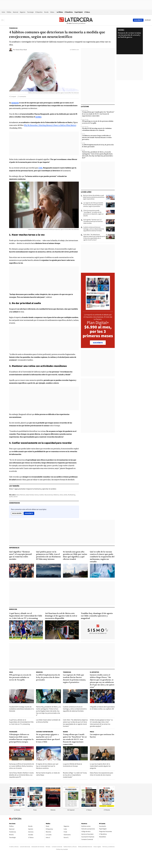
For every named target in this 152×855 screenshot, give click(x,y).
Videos (52, 12)
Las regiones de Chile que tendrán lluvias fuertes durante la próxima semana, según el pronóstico (93, 204)
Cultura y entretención (44, 732)
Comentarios (22, 96)
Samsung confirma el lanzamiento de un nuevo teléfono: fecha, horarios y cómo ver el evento (21, 766)
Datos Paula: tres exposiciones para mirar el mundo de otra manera (101, 774)
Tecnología (30, 12)
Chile (11, 672)
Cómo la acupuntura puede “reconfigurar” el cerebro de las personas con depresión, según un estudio (93, 213)
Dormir (16, 497)
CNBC (41, 168)
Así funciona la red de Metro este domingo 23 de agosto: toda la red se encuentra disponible (61, 615)
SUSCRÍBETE (98, 343)
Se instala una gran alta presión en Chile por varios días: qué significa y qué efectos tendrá (75, 555)
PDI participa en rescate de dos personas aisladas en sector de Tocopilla (97, 122)
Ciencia (36, 495)
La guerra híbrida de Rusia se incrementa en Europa (72, 765)
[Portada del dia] (98, 309)
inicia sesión (16, 513)
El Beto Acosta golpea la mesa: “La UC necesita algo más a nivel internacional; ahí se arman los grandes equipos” (101, 723)
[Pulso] (35, 807)
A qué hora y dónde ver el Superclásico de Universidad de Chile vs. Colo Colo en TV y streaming (25, 615)
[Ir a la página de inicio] (76, 20)
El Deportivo (38, 12)
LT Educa (87, 12)
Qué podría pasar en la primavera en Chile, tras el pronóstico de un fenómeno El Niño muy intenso (48, 555)
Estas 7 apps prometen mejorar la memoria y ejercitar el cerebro (32, 489)
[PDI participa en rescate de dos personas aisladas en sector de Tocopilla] (21, 696)
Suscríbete (29, 513)
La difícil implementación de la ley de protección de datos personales (98, 145)
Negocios (22, 12)
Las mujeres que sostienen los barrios (102, 736)
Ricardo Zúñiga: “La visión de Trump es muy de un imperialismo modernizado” (75, 775)
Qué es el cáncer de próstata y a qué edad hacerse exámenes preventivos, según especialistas (94, 197)
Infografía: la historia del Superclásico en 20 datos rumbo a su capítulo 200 (102, 708)
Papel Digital (79, 12)
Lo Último (60, 12)
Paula (92, 732)
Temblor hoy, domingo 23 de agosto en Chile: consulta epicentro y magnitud (97, 615)
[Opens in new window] (53, 807)
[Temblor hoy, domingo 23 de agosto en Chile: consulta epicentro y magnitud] (98, 629)
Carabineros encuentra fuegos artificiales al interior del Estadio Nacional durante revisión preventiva (97, 137)
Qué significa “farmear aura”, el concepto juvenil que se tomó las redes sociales (93, 221)
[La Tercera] (17, 807)
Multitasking (71, 495)
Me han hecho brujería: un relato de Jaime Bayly (48, 774)
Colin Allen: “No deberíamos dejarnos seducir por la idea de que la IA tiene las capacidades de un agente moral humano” (94, 237)
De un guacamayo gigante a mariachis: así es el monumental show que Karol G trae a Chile (48, 738)
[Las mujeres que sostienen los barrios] (102, 753)
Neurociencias (49, 495)
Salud (18, 495)
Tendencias (13, 28)
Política (9, 12)
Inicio (3, 12)
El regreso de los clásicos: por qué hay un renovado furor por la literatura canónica (47, 766)
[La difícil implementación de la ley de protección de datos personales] (48, 696)
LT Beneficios (69, 12)
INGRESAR (148, 20)
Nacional (15, 12)
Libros (61, 495)
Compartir (13, 96)
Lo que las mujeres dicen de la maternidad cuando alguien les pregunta (100, 766)
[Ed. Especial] (71, 807)
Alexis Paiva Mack (21, 50)
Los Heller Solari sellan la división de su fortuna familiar (48, 721)
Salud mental (30, 495)
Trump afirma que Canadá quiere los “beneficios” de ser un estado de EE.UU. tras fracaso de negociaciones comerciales (98, 114)
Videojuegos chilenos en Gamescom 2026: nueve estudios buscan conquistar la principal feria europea (21, 738)
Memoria (22, 495)
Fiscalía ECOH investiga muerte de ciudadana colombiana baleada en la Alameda (97, 129)
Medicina (56, 495)
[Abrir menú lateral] (3, 20)
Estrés (65, 495)
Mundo (46, 12)
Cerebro (41, 495)
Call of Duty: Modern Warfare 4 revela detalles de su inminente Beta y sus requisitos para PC (21, 775)
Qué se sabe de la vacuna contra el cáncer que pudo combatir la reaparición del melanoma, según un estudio (102, 557)
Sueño (11, 497)
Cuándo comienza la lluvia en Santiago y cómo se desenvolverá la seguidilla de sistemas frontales (93, 229)
